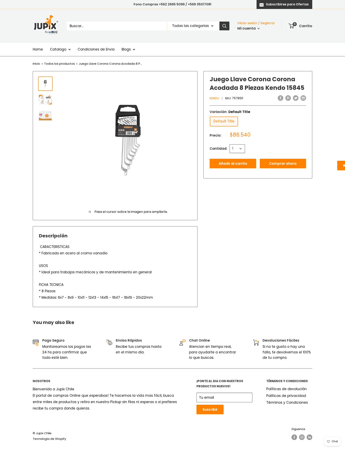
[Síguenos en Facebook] (294, 437)
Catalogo (58, 49)
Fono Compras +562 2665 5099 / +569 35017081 (172, 4)
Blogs (126, 49)
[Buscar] (224, 26)
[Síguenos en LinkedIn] (309, 437)
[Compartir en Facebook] (280, 98)
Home (38, 49)
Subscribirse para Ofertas (287, 4)
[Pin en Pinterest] (288, 98)
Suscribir (210, 409)
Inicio (36, 63)
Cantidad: (218, 148)
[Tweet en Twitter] (295, 98)
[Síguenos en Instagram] (302, 437)
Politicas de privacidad (286, 395)
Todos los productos (59, 63)
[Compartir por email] (303, 98)
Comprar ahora (282, 163)
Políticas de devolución (286, 389)
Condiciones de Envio (96, 49)
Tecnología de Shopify (49, 439)
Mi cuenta (247, 28)
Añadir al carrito (233, 163)
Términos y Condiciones (287, 402)
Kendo (214, 98)
